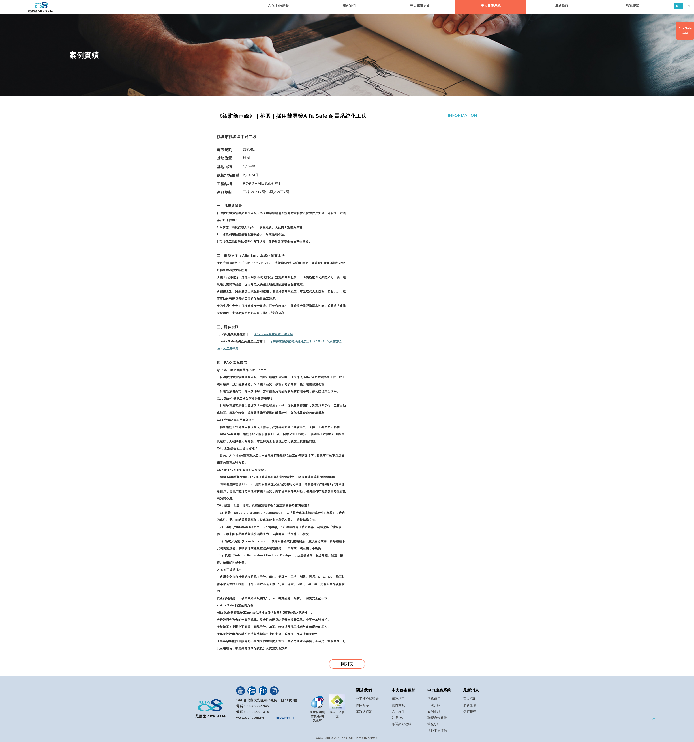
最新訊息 (469, 705)
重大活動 (469, 699)
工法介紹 (433, 705)
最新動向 (561, 5)
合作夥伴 (398, 711)
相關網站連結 (401, 724)
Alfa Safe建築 (278, 5)
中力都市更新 (420, 5)
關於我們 (349, 5)
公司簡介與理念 (367, 699)
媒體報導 (469, 711)
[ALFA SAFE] (40, 7)
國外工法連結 (437, 730)
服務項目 (398, 699)
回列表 (347, 664)
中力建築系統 (491, 5)
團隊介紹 (362, 705)
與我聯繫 (632, 5)
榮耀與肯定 (364, 711)
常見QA (397, 718)
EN (688, 6)
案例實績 (398, 705)
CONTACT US (283, 718)
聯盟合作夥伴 (437, 718)
